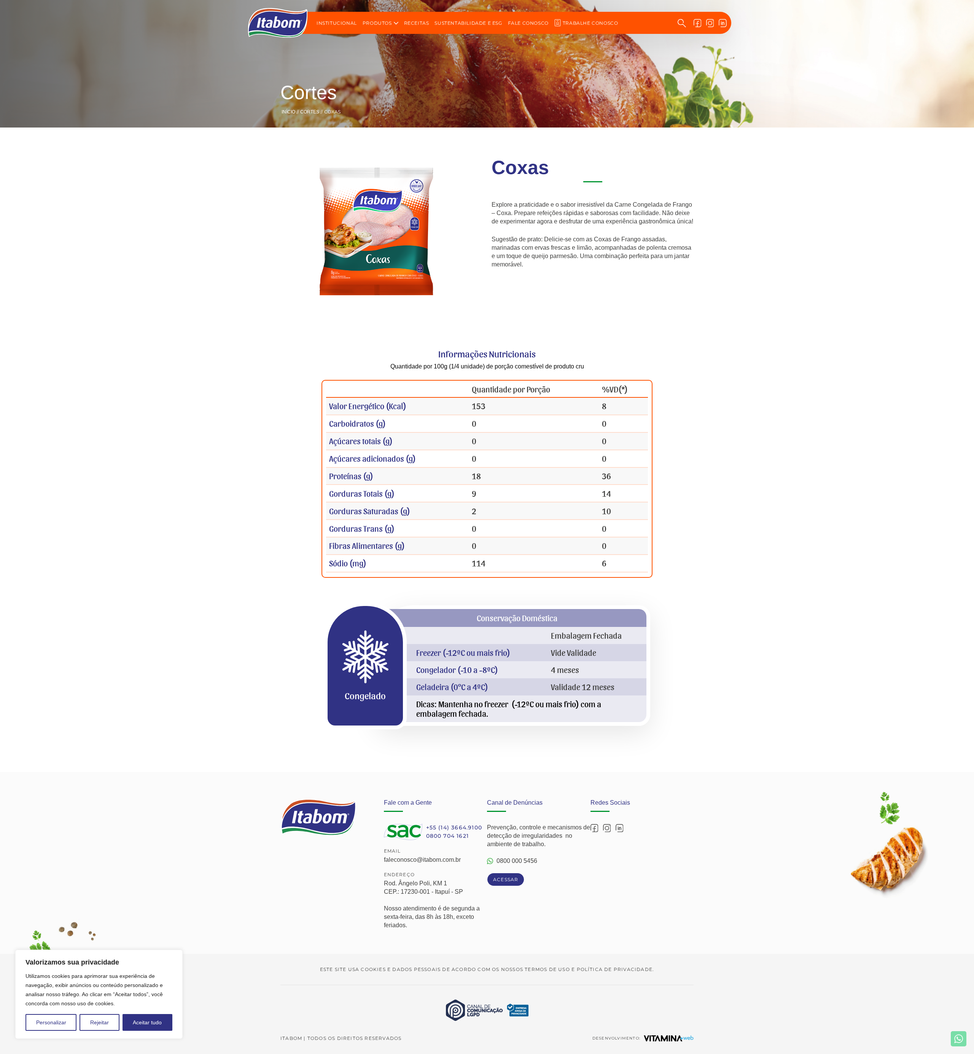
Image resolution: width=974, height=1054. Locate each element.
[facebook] (698, 22)
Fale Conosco (528, 23)
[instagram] (710, 22)
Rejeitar (99, 1022)
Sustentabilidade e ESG (468, 23)
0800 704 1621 (447, 835)
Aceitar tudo (147, 1022)
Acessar (505, 879)
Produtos (377, 23)
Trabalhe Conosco (590, 23)
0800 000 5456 (517, 861)
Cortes (309, 112)
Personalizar (51, 1022)
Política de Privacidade (615, 969)
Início (288, 112)
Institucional (337, 23)
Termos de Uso (547, 969)
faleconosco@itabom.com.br (422, 859)
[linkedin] (723, 22)
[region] (99, 994)
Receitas (416, 23)
